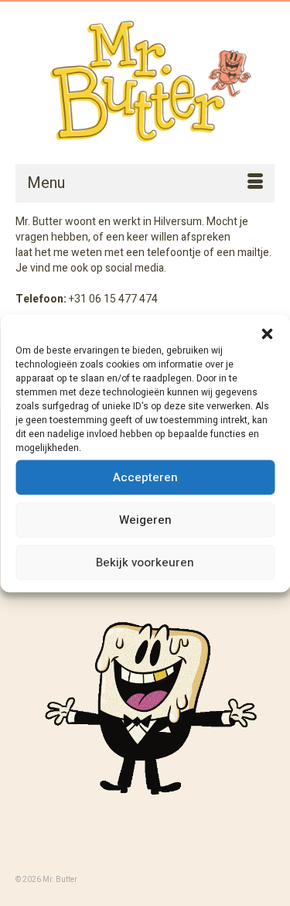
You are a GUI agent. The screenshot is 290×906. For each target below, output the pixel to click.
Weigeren (145, 519)
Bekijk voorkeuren (145, 562)
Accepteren (145, 477)
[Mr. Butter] (145, 82)
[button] (267, 333)
